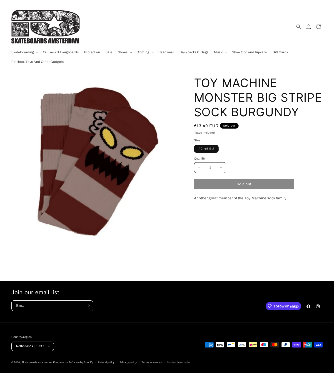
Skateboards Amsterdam (37, 362)
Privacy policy (128, 362)
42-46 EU (209, 150)
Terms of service (152, 362)
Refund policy (106, 362)
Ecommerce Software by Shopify (73, 362)
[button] (24, 52)
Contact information (179, 362)
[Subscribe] (88, 305)
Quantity (200, 158)
